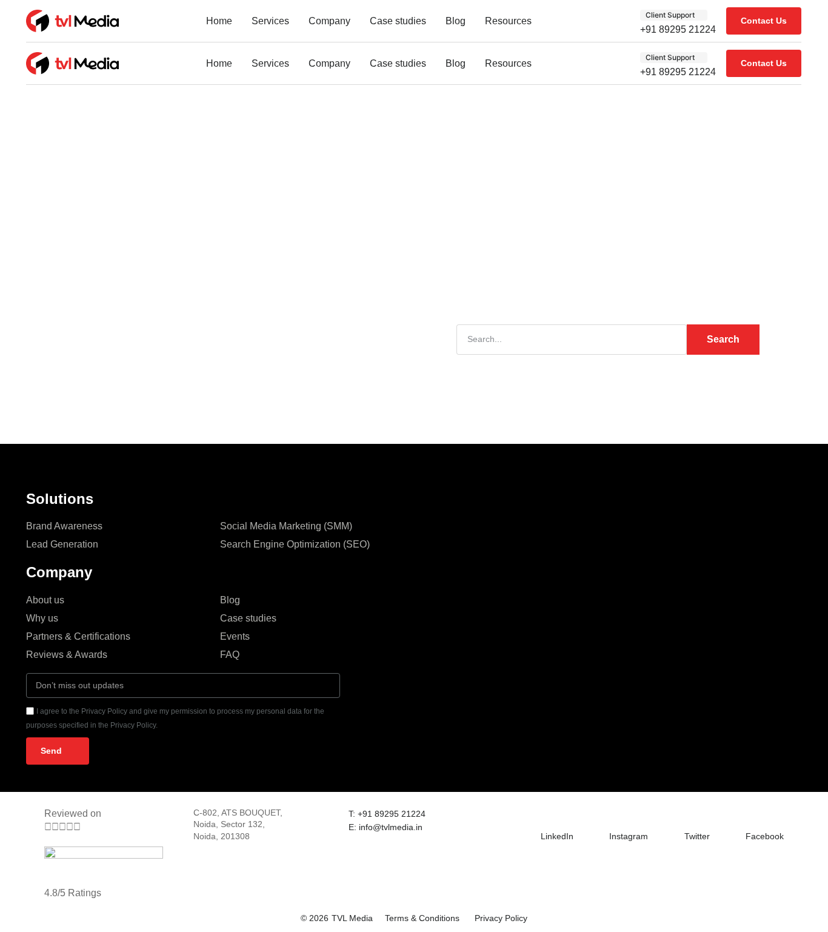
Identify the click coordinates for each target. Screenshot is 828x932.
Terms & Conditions (422, 918)
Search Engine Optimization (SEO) (295, 544)
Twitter (697, 836)
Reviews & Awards (66, 654)
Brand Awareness (64, 526)
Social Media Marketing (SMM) (286, 526)
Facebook (765, 836)
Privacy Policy (501, 918)
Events (235, 636)
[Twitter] (691, 814)
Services (270, 21)
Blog (456, 21)
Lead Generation (62, 544)
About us (45, 600)
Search (723, 339)
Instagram (628, 836)
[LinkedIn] (548, 814)
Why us (42, 618)
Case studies (398, 21)
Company (329, 21)
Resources (508, 21)
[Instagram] (616, 814)
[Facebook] (753, 814)
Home (219, 21)
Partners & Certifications (78, 636)
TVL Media (352, 918)
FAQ (229, 654)
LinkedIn (557, 836)
